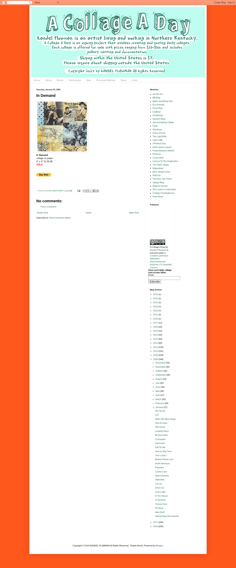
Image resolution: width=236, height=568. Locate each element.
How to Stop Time (163, 451)
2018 (155, 319)
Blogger (159, 545)
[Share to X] (91, 191)
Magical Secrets (160, 186)
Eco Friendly (158, 105)
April (157, 395)
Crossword (160, 439)
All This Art (157, 94)
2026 (155, 294)
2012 (155, 343)
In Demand (160, 500)
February (159, 403)
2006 (155, 526)
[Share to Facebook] (94, 191)
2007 (155, 522)
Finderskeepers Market (163, 150)
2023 (155, 306)
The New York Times (162, 179)
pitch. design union (161, 172)
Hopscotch (160, 443)
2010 (155, 351)
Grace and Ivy (159, 133)
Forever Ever (161, 504)
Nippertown (158, 168)
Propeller (159, 467)
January (159, 407)
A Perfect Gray (159, 143)
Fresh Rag (157, 108)
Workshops (75, 80)
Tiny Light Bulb (160, 136)
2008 (155, 359)
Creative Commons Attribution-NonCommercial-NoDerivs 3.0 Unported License (161, 262)
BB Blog (156, 97)
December (160, 363)
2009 (155, 355)
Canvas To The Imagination (165, 161)
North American (162, 463)
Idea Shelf (160, 512)
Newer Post (42, 213)
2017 (155, 323)
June (158, 387)
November (160, 367)
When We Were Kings (165, 419)
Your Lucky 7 (161, 455)
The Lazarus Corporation (164, 189)
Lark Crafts (158, 140)
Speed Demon (162, 475)
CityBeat (157, 112)
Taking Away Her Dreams (167, 516)
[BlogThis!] (87, 191)
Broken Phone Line (164, 459)
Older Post (134, 213)
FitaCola (157, 175)
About (48, 80)
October (159, 371)
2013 (155, 339)
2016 (155, 327)
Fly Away (159, 508)
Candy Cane (161, 472)
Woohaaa (157, 129)
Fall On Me (160, 447)
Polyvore (157, 154)
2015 (155, 331)
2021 (155, 314)
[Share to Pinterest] (97, 191)
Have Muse (158, 196)
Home (37, 80)
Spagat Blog (158, 182)
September (160, 375)
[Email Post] (78, 191)
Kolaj (155, 126)
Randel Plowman (158, 250)
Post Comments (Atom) (60, 218)
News (124, 80)
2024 (155, 302)
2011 (155, 347)
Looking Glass (162, 431)
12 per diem (158, 158)
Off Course (160, 427)
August (159, 379)
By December (161, 435)
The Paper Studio (161, 165)
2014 (155, 335)
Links (135, 80)
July (157, 383)
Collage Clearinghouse (163, 193)
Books (60, 80)
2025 (155, 298)
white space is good (162, 147)
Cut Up (158, 484)
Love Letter (160, 492)
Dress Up (159, 488)
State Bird (159, 479)
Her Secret (160, 411)
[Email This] (84, 191)
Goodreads (158, 115)
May (157, 391)
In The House (161, 496)
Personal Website (105, 80)
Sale (88, 80)
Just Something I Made (163, 122)
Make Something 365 (163, 101)
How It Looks (161, 423)
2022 (155, 310)
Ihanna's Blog (159, 119)
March (158, 399)
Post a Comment (48, 207)
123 (157, 415)
